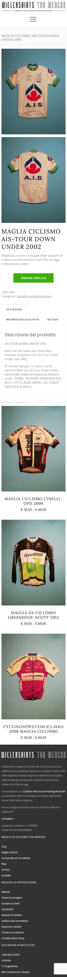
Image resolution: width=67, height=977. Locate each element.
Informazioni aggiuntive (23, 319)
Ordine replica (33, 278)
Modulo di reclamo (11, 915)
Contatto (6, 875)
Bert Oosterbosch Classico (15, 972)
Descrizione (14, 309)
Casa (4, 846)
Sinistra (5, 869)
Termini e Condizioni (12, 932)
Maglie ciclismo (9, 852)
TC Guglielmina (9, 966)
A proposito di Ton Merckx (15, 858)
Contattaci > (7, 818)
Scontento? (7, 909)
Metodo (52, 319)
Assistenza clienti (10, 903)
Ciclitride (6, 960)
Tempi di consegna (11, 897)
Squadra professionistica (34, 296)
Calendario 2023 (10, 954)
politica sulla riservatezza (14, 920)
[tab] (14, 309)
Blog (3, 863)
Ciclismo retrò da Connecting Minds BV (44, 791)
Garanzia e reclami (11, 926)
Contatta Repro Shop (12, 938)
